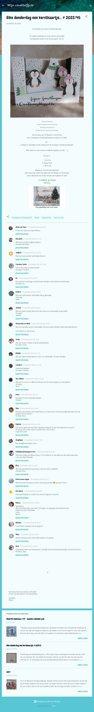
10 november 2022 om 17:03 (33, 440)
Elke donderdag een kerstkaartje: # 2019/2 (23, 645)
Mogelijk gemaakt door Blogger (48, 701)
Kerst (37, 218)
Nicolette (19, 239)
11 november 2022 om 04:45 (33, 491)
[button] (86, 17)
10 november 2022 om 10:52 (30, 339)
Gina (17, 546)
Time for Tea (59, 218)
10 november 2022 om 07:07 (32, 239)
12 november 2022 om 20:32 (29, 546)
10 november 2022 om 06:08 (36, 227)
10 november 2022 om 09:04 (31, 308)
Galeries (54, 706)
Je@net (18, 253)
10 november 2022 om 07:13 (31, 253)
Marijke (18, 353)
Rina (17, 465)
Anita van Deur (21, 227)
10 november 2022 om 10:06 (40, 324)
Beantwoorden (22, 234)
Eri (17, 278)
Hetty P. (18, 292)
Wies (17, 534)
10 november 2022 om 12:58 (34, 379)
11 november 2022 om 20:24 (31, 523)
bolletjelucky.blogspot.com (25, 452)
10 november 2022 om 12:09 (32, 365)
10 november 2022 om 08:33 (28, 278)
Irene (17, 395)
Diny (17, 408)
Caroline (19, 365)
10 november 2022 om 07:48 (37, 264)
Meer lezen (83, 638)
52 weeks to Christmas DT (22, 218)
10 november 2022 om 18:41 (29, 465)
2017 (8, 672)
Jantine (18, 308)
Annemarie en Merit (23, 324)
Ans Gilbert (20, 379)
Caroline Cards (21, 264)
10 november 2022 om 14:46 (29, 408)
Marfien (18, 523)
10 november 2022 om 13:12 (29, 394)
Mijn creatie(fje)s (20, 5)
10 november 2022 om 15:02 (31, 424)
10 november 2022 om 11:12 (31, 353)
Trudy (18, 339)
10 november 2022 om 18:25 (45, 452)
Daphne (18, 424)
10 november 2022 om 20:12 (39, 479)
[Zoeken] (90, 6)
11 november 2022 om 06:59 (30, 503)
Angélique (19, 440)
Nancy (18, 503)
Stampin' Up (46, 218)
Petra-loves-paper (22, 479)
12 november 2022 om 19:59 (29, 534)
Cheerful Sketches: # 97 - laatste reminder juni (25, 619)
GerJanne (19, 491)
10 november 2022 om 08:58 (31, 292)
